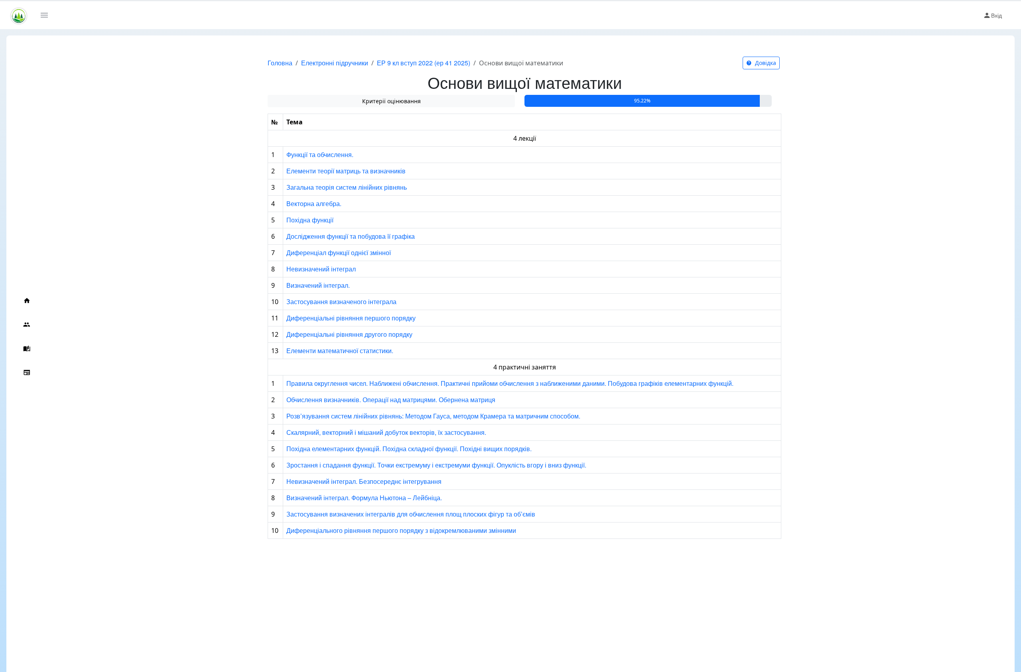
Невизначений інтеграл (321, 268)
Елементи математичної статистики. (339, 350)
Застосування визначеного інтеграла (341, 301)
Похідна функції (309, 219)
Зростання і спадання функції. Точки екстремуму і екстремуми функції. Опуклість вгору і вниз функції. (436, 465)
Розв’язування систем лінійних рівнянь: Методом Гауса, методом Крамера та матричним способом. (433, 415)
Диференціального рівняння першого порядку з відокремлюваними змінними (401, 530)
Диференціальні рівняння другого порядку (349, 334)
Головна (280, 62)
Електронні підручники (334, 62)
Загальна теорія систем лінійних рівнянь (346, 187)
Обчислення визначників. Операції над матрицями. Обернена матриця (390, 399)
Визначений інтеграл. (318, 285)
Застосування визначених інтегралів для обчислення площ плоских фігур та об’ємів (410, 514)
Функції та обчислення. (319, 154)
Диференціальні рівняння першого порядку (351, 317)
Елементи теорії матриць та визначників (346, 170)
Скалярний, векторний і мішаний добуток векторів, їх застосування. (386, 432)
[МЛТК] (19, 15)
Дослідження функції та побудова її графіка (350, 236)
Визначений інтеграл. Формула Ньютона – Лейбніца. (364, 497)
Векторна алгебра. (313, 203)
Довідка (764, 63)
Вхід (996, 15)
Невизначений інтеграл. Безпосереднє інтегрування (364, 481)
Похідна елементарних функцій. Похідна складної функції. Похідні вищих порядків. (409, 448)
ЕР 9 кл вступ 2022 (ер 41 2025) (423, 62)
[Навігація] (47, 15)
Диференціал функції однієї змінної (338, 252)
